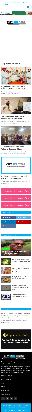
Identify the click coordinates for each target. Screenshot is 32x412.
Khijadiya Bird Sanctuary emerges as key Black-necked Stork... (20, 287)
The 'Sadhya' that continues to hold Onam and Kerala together (21, 260)
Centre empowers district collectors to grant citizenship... (21, 295)
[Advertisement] (16, 43)
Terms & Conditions (10, 410)
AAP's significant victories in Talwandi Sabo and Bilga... (12, 148)
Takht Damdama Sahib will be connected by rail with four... (13, 117)
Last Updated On (15, 2)
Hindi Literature (6, 380)
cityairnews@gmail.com (8, 318)
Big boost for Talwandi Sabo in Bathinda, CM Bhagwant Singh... (14, 87)
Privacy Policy (22, 410)
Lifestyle (3, 386)
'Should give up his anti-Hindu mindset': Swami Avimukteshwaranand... (20, 270)
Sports (3, 383)
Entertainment (5, 390)
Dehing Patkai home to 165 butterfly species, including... (20, 277)
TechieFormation (20, 407)
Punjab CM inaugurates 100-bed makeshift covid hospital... (14, 177)
